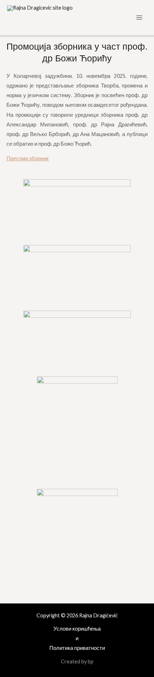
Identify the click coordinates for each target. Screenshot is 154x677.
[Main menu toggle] (139, 17)
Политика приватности (77, 648)
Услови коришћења (77, 629)
